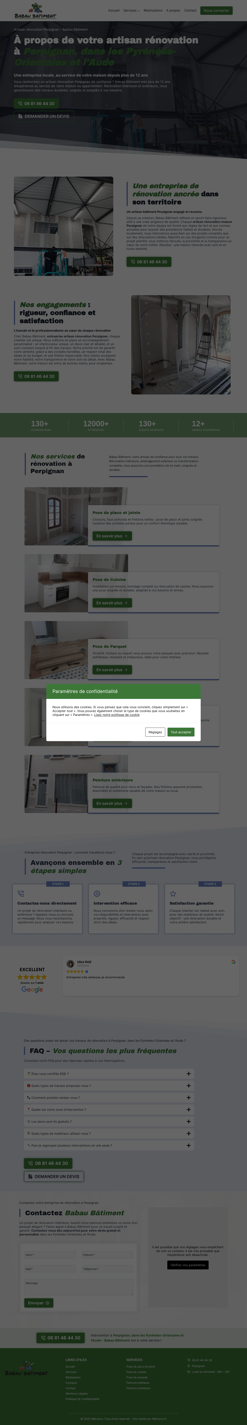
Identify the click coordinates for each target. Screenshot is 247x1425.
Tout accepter (181, 732)
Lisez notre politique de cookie (117, 715)
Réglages (155, 732)
